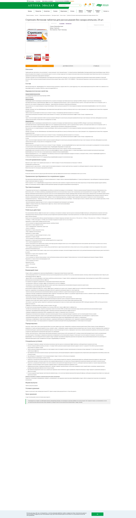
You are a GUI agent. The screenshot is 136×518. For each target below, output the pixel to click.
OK (97, 514)
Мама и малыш (81, 11)
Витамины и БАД (89, 11)
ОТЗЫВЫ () (96, 66)
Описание (39, 66)
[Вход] (93, 5)
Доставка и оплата (68, 66)
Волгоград (31, 1)
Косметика (47, 11)
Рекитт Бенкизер (62, 29)
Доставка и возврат (47, 1)
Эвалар (30, 11)
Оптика (72, 11)
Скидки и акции (97, 11)
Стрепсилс (56, 28)
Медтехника (63, 11)
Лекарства (38, 11)
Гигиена (55, 11)
